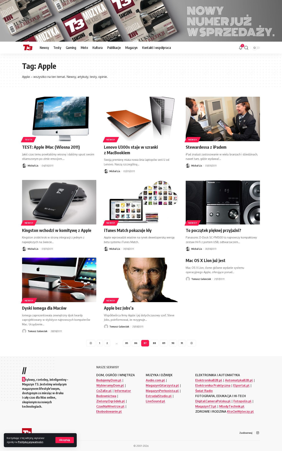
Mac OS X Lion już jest (205, 260)
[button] (64, 440)
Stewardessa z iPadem (206, 147)
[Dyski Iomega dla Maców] (59, 280)
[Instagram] (257, 432)
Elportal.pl (241, 385)
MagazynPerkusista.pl (162, 391)
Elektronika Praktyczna (212, 385)
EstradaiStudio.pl (159, 396)
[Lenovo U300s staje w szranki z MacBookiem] (141, 119)
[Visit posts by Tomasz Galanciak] (24, 331)
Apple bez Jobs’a (119, 308)
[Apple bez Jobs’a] (141, 280)
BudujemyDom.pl (108, 380)
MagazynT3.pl (205, 406)
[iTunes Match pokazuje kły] (141, 202)
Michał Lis (33, 165)
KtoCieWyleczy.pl (240, 411)
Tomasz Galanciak (37, 331)
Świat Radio (204, 391)
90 (173, 343)
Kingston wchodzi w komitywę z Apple (56, 230)
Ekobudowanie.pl (109, 411)
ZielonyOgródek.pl (110, 401)
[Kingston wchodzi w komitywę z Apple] (59, 202)
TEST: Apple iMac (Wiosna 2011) (51, 147)
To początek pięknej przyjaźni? (213, 230)
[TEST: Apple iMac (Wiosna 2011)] (59, 119)
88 (154, 343)
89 (163, 343)
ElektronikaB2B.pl (208, 380)
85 (126, 343)
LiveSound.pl (155, 401)
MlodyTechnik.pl (231, 406)
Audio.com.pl (155, 380)
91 (182, 343)
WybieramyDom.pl (110, 385)
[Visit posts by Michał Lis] (24, 165)
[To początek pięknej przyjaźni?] (223, 202)
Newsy (110, 139)
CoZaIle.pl (104, 391)
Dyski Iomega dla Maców (44, 308)
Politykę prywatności (30, 442)
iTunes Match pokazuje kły (128, 230)
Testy (28, 139)
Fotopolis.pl (242, 401)
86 (135, 343)
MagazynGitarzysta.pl (162, 385)
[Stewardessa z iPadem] (223, 119)
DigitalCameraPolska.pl (213, 401)
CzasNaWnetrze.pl (110, 406)
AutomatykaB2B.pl (239, 380)
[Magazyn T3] (28, 48)
